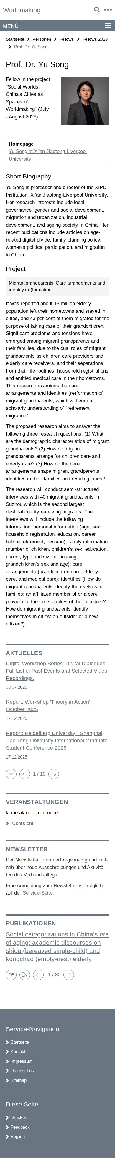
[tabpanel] (57, 352)
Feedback (20, 1127)
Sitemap (19, 1080)
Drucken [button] (19, 1117)
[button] (11, 774)
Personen (41, 39)
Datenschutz (23, 1070)
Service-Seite (37, 893)
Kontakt (18, 1051)
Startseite (15, 39)
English (18, 1136)
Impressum (22, 1061)
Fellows (66, 39)
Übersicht (22, 823)
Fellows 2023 (95, 39)
